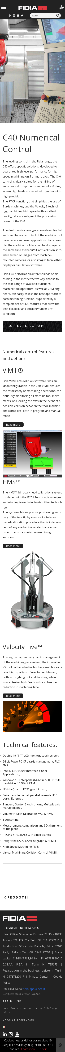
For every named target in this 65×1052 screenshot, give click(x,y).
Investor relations (32, 1008)
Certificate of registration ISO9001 (22, 993)
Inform (6, 1012)
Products (16, 1008)
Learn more (28, 1049)
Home (6, 1008)
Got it (43, 1049)
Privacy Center (39, 976)
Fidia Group (50, 1008)
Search (58, 15)
